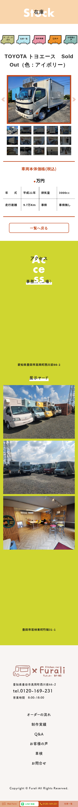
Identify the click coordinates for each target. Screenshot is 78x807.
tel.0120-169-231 (33, 691)
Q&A (39, 734)
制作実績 (39, 724)
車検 (39, 753)
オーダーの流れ (39, 714)
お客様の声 (39, 743)
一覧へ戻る (39, 228)
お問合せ (39, 763)
